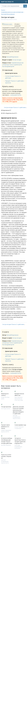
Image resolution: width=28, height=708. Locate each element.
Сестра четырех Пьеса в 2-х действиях (15, 107)
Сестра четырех (16, 60)
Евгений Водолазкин (12, 57)
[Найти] (25, 6)
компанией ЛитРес (15, 95)
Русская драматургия (8, 66)
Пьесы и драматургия (15, 64)
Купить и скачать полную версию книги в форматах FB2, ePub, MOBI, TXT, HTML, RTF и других (12, 99)
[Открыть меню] (25, 1)
